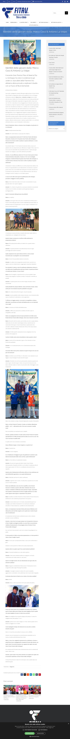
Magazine (12, 666)
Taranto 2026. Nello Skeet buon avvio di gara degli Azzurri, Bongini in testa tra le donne (56, 69)
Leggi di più (51, 727)
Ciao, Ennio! (51, 62)
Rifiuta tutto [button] (40, 733)
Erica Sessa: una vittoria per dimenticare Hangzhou (35, 690)
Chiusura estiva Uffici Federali (56, 107)
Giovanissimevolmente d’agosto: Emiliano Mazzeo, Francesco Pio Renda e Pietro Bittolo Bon (22, 690)
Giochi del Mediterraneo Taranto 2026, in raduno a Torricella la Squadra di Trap (55, 100)
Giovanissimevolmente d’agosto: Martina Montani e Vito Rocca (10, 690)
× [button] (68, 723)
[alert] (35, 730)
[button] (4, 693)
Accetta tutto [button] (29, 733)
